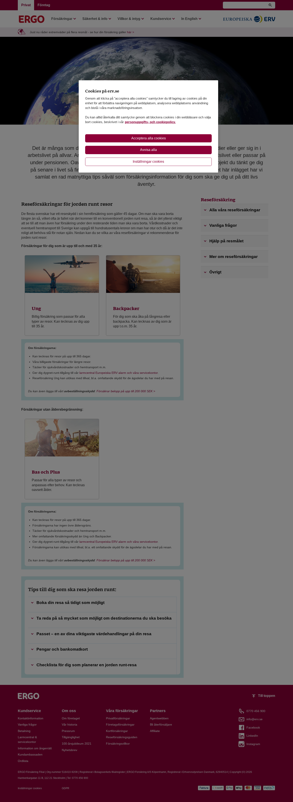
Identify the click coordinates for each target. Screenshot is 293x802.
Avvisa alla (148, 150)
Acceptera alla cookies (148, 138)
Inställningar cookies (148, 161)
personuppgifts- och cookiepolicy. (150, 122)
